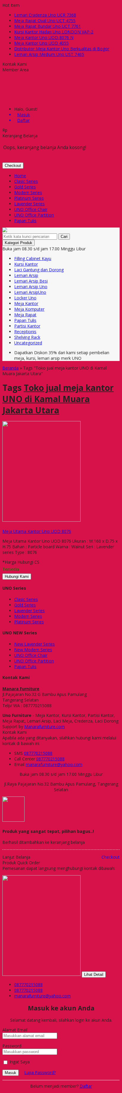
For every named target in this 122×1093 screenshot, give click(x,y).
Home (20, 175)
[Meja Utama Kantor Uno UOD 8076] (41, 520)
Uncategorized (28, 343)
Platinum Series (29, 198)
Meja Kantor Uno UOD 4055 (41, 43)
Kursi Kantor (26, 264)
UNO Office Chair (30, 209)
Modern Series (28, 192)
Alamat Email (15, 1030)
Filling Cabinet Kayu (32, 258)
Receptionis (25, 331)
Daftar (86, 1086)
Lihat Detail (93, 974)
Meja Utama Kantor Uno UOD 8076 (36, 531)
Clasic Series (26, 181)
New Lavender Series (34, 644)
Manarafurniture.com (44, 726)
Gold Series (25, 187)
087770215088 (38, 753)
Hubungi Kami (17, 576)
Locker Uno (25, 298)
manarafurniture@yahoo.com (54, 764)
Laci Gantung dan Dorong (39, 270)
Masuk (10, 1073)
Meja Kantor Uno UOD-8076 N (43, 37)
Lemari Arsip (26, 275)
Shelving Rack (27, 337)
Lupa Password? (40, 1072)
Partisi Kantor (27, 326)
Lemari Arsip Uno (30, 286)
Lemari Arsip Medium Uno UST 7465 (49, 54)
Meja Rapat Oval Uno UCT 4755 (45, 20)
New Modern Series (33, 649)
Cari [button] (64, 236)
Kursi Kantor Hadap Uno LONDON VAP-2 (53, 32)
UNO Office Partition (34, 215)
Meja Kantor (26, 303)
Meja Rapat (25, 314)
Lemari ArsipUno (30, 292)
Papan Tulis (25, 220)
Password (11, 1046)
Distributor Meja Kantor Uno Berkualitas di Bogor (61, 48)
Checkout (13, 165)
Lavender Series (29, 204)
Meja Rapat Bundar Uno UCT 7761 (47, 26)
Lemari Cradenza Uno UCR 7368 (45, 15)
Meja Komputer (29, 309)
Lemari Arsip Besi (31, 281)
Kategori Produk (18, 243)
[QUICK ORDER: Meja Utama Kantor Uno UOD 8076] (3, 525)
